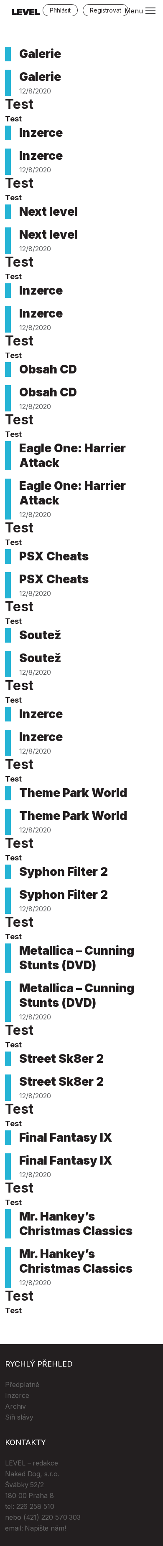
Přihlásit (60, 10)
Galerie (40, 54)
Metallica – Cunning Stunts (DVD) (76, 957)
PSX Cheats (54, 556)
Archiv (15, 1406)
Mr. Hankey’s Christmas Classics (75, 1223)
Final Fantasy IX (65, 1137)
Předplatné (22, 1384)
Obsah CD (48, 369)
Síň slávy (19, 1417)
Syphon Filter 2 (63, 872)
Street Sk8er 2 (61, 1059)
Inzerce (41, 133)
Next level (48, 211)
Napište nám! (45, 1528)
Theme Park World (73, 793)
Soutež (40, 635)
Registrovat (105, 10)
